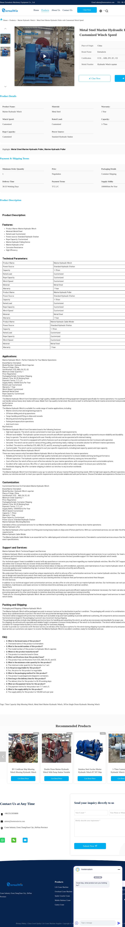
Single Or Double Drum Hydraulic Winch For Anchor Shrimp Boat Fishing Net (23, 772)
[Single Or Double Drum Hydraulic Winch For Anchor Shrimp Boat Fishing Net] (23, 748)
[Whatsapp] (5, 842)
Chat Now (87, 10)
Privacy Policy (21, 923)
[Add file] (76, 923)
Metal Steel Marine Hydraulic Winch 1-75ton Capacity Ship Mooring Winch (89, 772)
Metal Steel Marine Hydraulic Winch (48, 704)
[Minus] (118, 869)
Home (36, 10)
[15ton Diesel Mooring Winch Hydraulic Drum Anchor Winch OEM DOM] (56, 748)
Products (45, 10)
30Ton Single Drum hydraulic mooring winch (81, 704)
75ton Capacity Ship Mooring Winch (19, 704)
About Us (56, 10)
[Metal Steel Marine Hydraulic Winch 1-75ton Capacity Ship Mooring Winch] (89, 748)
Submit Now (89, 846)
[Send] (119, 923)
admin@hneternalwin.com (14, 821)
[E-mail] (28, 842)
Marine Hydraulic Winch (26, 20)
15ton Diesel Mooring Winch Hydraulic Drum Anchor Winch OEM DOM (56, 772)
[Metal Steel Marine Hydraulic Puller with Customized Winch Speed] (44, 56)
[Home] (10, 10)
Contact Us (67, 10)
